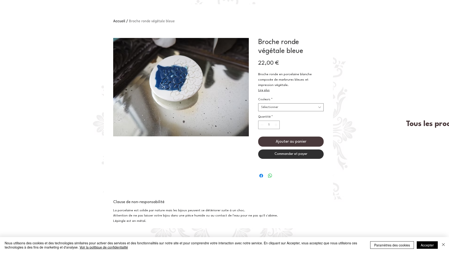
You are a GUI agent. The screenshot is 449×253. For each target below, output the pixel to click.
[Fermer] (443, 245)
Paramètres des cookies (392, 245)
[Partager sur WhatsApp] (270, 176)
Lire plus (264, 90)
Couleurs (265, 99)
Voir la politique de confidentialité (104, 247)
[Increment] (276, 125)
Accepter (427, 245)
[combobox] (291, 107)
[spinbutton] (269, 125)
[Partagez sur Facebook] (261, 176)
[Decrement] (261, 125)
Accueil (119, 21)
